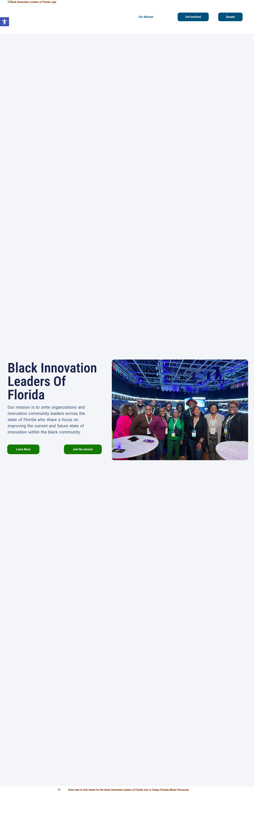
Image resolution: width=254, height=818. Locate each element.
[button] (4, 21)
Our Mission (146, 16)
